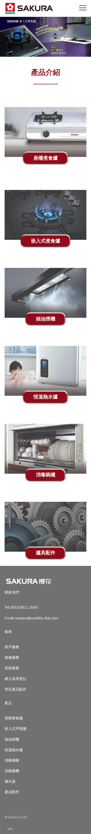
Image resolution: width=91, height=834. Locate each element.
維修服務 (12, 657)
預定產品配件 (15, 689)
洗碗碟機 (12, 771)
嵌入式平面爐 (15, 728)
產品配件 (12, 792)
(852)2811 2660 (24, 607)
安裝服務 (12, 668)
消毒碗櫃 (12, 760)
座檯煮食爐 (14, 718)
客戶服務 (12, 647)
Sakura (13, 817)
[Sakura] (29, 12)
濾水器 (10, 781)
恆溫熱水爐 (14, 750)
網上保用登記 (15, 679)
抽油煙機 (12, 739)
